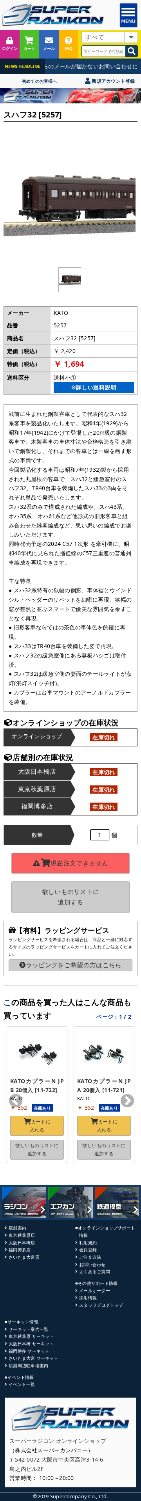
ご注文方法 (90, 1257)
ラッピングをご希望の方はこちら (73, 965)
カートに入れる (40, 1125)
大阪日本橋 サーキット (31, 1343)
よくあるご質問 (94, 1271)
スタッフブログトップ (101, 1305)
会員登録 (88, 1249)
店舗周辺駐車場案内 (28, 1365)
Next (127, 1101)
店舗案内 (17, 1228)
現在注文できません (79, 863)
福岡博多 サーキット (29, 1351)
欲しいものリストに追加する (70, 896)
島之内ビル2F (26, 1469)
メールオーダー (94, 1290)
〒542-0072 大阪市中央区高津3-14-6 (56, 1459)
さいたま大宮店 (24, 1257)
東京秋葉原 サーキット (31, 1336)
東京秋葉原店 (22, 1235)
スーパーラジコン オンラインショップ (57, 1440)
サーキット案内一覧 (28, 1329)
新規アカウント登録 (112, 81)
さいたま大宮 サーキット (33, 1358)
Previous (16, 1101)
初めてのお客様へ (39, 81)
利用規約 (88, 1242)
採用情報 (88, 1297)
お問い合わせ (92, 1264)
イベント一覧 (22, 1384)
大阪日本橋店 (22, 1242)
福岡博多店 (20, 1249)
